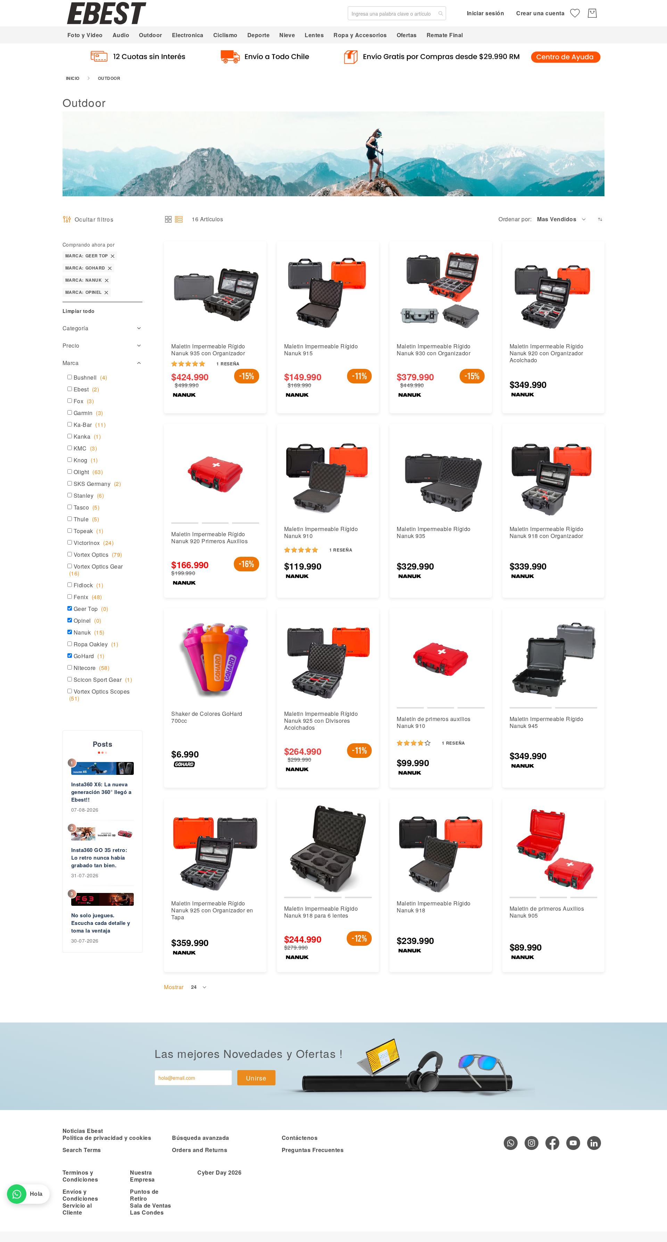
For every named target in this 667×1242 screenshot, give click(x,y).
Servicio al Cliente (77, 1208)
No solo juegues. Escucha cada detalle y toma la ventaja (100, 922)
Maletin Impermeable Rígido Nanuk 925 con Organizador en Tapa (212, 910)
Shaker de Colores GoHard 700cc (206, 717)
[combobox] (397, 13)
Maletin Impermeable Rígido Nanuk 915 (321, 349)
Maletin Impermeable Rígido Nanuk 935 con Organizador (208, 349)
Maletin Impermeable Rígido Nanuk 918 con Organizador (546, 532)
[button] (562, 219)
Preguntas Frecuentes (313, 1150)
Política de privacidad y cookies (107, 1138)
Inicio (73, 78)
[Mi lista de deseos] (575, 13)
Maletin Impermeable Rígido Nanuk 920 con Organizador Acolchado (546, 353)
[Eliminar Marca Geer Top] (112, 255)
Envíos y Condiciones (80, 1194)
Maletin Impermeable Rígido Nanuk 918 (433, 906)
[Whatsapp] (511, 1143)
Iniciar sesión (485, 13)
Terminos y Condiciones (80, 1175)
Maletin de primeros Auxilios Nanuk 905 (547, 911)
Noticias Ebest (83, 1131)
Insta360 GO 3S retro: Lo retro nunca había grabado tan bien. (99, 857)
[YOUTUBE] (573, 1143)
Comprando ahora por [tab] (89, 244)
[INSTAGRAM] (531, 1143)
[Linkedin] (594, 1143)
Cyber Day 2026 (219, 1172)
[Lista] (178, 219)
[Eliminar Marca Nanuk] (106, 280)
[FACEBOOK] (552, 1143)
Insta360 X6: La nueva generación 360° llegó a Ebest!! (101, 791)
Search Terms (82, 1150)
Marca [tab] (71, 363)
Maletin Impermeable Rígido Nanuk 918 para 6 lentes (321, 911)
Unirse (256, 1077)
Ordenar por (514, 219)
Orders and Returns (199, 1150)
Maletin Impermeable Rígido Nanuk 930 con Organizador (433, 349)
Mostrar (173, 987)
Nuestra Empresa (142, 1175)
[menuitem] (85, 34)
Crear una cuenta (540, 13)
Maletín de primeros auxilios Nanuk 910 (433, 722)
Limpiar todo (79, 310)
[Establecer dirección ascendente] (600, 219)
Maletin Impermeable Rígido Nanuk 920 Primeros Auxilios (209, 537)
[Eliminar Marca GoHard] (110, 268)
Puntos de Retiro (144, 1194)
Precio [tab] (71, 345)
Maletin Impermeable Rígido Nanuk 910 (321, 532)
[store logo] (106, 13)
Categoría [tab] (75, 328)
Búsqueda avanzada (200, 1138)
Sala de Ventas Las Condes (150, 1208)
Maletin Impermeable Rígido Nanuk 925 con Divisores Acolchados (321, 720)
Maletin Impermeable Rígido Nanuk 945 (546, 722)
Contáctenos (300, 1138)
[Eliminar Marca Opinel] (106, 292)
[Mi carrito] (592, 13)
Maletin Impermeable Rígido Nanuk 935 (433, 532)
